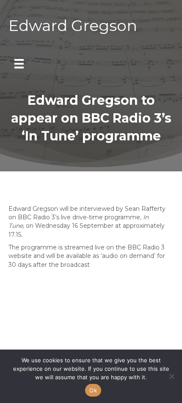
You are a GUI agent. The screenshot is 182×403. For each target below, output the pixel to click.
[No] (171, 376)
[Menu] (19, 63)
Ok (93, 390)
